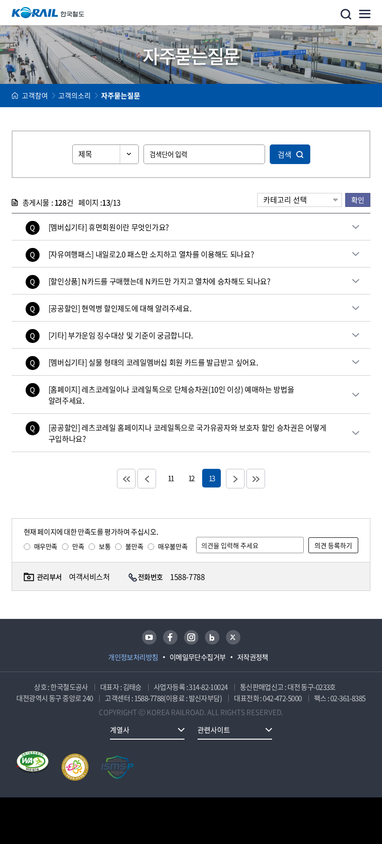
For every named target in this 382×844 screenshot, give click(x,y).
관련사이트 (214, 730)
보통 (104, 546)
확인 (357, 199)
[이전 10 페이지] (146, 478)
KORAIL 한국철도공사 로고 (48, 12)
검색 (285, 154)
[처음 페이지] (126, 478)
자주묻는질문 (120, 95)
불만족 (134, 546)
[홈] (15, 95)
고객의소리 (74, 95)
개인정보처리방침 (133, 657)
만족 (78, 546)
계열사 (120, 730)
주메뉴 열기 (364, 14)
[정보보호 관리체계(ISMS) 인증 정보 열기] (117, 767)
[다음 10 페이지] (235, 478)
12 (191, 478)
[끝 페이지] (255, 478)
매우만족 (45, 546)
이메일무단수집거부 (198, 657)
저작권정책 (252, 657)
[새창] (149, 637)
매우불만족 (172, 546)
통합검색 (346, 14)
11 (170, 478)
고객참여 (35, 95)
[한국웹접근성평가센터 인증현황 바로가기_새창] (32, 767)
